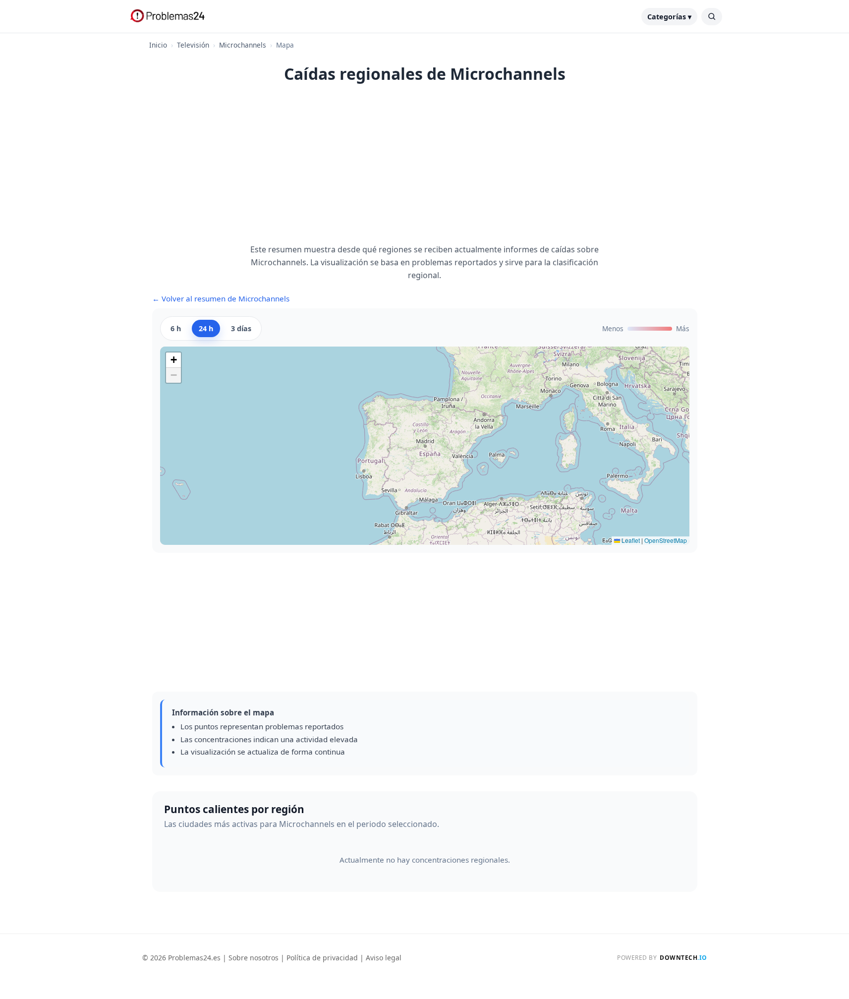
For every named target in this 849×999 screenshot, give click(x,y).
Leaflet (630, 540)
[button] (173, 360)
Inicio (158, 45)
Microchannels (242, 45)
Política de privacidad (322, 957)
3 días (241, 328)
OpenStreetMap (665, 540)
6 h (175, 328)
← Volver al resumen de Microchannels (220, 298)
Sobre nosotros (253, 957)
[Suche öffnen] (711, 16)
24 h (206, 328)
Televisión (193, 45)
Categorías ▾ (669, 16)
